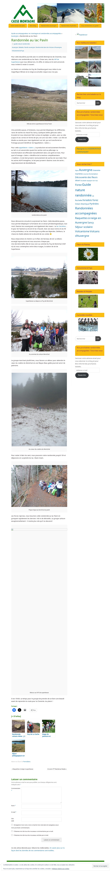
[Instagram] (101, 5)
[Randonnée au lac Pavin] (94, 80)
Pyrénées (94, 203)
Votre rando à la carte (18, 26)
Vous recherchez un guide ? (90, 26)
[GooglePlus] (93, 5)
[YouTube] (97, 5)
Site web (12, 820)
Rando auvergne (29, 47)
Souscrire (82, 139)
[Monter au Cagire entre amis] (81, 66)
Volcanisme (82, 231)
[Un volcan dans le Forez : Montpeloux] (81, 80)
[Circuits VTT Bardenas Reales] (81, 53)
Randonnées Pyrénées (68, 26)
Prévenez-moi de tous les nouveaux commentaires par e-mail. (33, 831)
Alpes (77, 170)
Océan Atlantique (82, 204)
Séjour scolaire (84, 227)
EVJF (94, 180)
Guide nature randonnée (83, 190)
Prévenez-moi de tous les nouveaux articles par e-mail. (31, 835)
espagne (89, 181)
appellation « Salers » (27, 148)
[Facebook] (85, 5)
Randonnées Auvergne (48, 26)
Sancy (90, 222)
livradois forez (90, 200)
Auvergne (14, 36)
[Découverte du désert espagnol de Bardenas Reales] (94, 53)
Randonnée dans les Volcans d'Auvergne (49, 47)
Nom (13, 806)
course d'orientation (90, 174)
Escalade (83, 181)
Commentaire (13, 789)
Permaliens (26, 762)
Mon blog (33, 26)
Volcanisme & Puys (18, 51)
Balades (21, 47)
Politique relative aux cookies (60, 869)
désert (77, 180)
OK (97, 103)
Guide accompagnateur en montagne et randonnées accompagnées (36, 33)
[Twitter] (89, 5)
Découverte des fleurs (86, 177)
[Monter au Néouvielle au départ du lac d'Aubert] (94, 66)
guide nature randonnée (22, 44)
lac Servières (61, 226)
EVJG (96, 180)
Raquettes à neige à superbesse (22, 769)
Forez (78, 184)
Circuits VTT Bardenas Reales (57, 769)
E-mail (13, 812)
